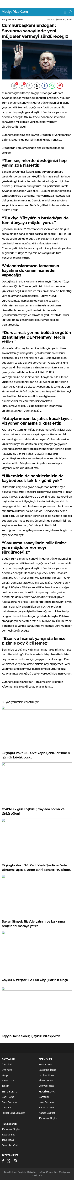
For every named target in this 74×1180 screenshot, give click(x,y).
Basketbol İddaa (47, 1070)
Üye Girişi (7, 1065)
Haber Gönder (46, 1108)
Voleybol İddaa (46, 1086)
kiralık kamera (52, 1048)
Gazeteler (44, 1097)
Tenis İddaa (8, 1140)
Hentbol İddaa (46, 1075)
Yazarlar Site (8, 1135)
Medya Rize (8, 19)
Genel (20, 19)
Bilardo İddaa (45, 1080)
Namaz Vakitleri (47, 1113)
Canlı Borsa (8, 1097)
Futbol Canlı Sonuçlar (13, 1113)
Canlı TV (6, 1108)
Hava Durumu (46, 1102)
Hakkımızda (8, 1080)
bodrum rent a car (12, 1048)
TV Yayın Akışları (48, 1118)
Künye (5, 1075)
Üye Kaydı (7, 1070)
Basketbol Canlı (10, 1145)
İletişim (5, 1086)
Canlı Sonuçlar (9, 1102)
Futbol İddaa (45, 1065)
